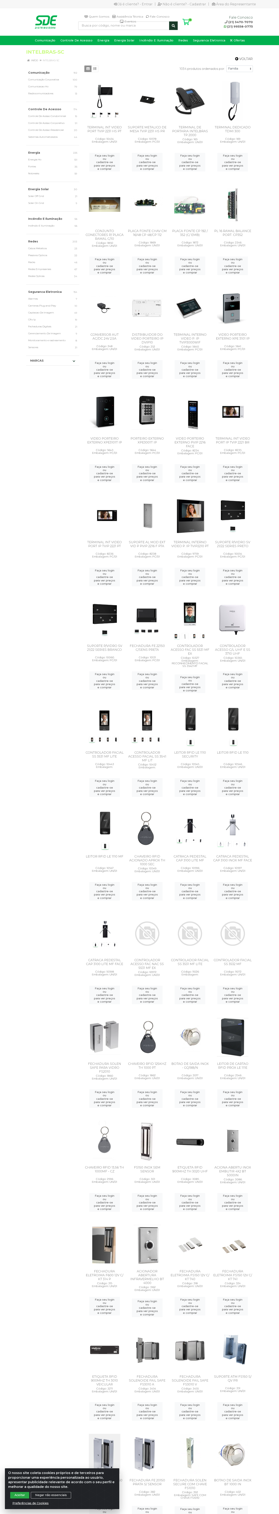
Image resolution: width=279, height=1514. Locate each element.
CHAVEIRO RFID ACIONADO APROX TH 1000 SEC (147, 860)
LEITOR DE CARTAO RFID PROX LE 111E (232, 1066)
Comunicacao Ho (38, 86)
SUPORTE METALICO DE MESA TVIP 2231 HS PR (147, 129)
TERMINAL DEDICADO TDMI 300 (233, 129)
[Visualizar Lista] (94, 69)
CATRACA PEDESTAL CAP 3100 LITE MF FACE (104, 962)
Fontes (32, 166)
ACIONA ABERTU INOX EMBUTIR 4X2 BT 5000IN (232, 1171)
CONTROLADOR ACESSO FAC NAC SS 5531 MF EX (147, 964)
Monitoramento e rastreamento (47, 340)
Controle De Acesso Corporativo (46, 122)
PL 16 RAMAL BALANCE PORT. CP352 (232, 233)
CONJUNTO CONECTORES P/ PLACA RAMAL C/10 (105, 235)
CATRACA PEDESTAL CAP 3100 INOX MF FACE (232, 858)
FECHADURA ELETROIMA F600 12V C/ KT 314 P (104, 1275)
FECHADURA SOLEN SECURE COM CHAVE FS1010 (190, 1484)
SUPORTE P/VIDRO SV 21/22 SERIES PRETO (232, 544)
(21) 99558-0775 (240, 26)
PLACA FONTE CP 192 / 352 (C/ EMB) (190, 233)
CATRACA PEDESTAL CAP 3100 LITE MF (190, 858)
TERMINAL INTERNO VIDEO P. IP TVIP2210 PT (190, 544)
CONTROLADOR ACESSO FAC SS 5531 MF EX (190, 649)
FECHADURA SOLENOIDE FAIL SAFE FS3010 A (147, 1380)
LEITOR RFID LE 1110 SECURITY (190, 754)
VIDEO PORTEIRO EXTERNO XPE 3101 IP (233, 336)
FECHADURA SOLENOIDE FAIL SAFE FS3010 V (190, 1380)
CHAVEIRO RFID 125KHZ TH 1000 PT (147, 1066)
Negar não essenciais (51, 1495)
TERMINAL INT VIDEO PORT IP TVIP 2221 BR (232, 440)
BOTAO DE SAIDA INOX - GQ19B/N (190, 1066)
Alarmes (33, 298)
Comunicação (39, 72)
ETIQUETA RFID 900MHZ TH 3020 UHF (190, 1169)
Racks (31, 262)
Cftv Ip (32, 319)
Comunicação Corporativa (43, 79)
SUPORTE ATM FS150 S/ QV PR (232, 1378)
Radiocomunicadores (40, 93)
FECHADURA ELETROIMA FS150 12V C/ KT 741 (232, 1275)
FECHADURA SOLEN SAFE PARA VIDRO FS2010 (104, 1067)
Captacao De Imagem (41, 312)
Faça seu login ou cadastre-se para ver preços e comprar (104, 162)
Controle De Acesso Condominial (47, 116)
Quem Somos (98, 16)
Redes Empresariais (39, 269)
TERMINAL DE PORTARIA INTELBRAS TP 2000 (190, 131)
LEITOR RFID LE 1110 (233, 752)
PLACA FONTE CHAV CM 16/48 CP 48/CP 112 (147, 233)
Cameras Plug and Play (42, 305)
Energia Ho (34, 159)
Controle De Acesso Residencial (46, 129)
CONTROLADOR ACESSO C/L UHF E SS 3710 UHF (232, 649)
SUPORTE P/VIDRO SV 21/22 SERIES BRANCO (104, 648)
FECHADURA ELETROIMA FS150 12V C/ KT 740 (190, 1275)
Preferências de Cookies (30, 1503)
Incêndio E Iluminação (45, 219)
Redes (33, 241)
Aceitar (20, 1495)
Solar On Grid (36, 202)
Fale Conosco (159, 16)
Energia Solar (38, 189)
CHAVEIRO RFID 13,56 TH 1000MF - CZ (104, 1169)
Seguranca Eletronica (45, 292)
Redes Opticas (36, 276)
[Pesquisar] (173, 25)
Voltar (245, 59)
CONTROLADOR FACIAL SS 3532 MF (233, 962)
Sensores (33, 347)
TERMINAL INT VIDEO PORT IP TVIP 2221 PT (104, 544)
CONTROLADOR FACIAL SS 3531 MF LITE (105, 754)
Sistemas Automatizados (43, 136)
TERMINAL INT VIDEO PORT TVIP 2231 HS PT (104, 129)
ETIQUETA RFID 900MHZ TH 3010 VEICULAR (104, 1380)
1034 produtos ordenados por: (202, 69)
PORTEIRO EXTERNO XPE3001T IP (147, 440)
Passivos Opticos (37, 255)
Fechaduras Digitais (39, 326)
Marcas (37, 360)
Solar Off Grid (36, 196)
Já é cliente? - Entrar (135, 4)
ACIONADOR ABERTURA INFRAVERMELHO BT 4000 (147, 1277)
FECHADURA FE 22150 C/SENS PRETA (147, 648)
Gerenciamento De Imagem (44, 333)
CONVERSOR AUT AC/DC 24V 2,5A (104, 336)
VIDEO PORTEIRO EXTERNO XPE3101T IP (104, 440)
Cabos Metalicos (37, 248)
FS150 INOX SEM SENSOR (147, 1169)
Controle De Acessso (44, 109)
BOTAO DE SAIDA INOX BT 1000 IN (232, 1482)
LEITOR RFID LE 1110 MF (104, 856)
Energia (34, 152)
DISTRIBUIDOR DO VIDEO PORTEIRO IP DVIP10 (147, 338)
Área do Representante (236, 4)
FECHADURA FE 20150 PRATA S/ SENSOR (147, 1482)
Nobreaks (33, 173)
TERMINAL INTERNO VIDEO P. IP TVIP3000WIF (190, 338)
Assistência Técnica (129, 16)
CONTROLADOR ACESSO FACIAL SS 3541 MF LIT (147, 756)
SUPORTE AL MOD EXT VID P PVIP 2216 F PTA (147, 544)
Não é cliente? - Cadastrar (184, 4)
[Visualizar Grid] (88, 69)
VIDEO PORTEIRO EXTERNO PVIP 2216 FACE (189, 442)
